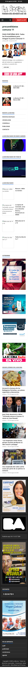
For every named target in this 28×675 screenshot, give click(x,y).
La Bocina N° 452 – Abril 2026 (18, 87)
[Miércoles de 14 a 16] (8, 226)
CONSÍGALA (6, 123)
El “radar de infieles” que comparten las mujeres (14, 274)
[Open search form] (10, 20)
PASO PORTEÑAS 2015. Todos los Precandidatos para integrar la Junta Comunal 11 (13, 36)
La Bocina (4, 41)
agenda (4, 655)
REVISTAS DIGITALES (8, 117)
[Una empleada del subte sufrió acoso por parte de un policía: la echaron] (14, 457)
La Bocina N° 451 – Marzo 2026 (18, 99)
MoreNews (14, 665)
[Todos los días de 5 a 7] (8, 242)
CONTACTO (5, 129)
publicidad (5, 649)
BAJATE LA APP (21, 20)
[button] (2, 20)
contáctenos (6, 652)
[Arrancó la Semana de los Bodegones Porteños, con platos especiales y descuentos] (14, 378)
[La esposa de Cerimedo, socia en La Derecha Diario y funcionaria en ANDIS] (8, 210)
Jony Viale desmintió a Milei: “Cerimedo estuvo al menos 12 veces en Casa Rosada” (13, 416)
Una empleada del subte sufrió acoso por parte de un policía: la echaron (13, 469)
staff (3, 646)
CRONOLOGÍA (6, 120)
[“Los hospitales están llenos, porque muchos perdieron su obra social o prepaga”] (14, 430)
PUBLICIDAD (6, 126)
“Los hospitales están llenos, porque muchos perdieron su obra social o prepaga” (12, 442)
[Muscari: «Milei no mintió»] (8, 194)
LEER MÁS (7, 67)
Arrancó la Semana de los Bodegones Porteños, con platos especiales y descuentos (13, 390)
